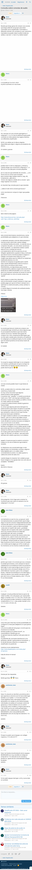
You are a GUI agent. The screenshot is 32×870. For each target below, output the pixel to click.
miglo (5, 829)
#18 (30, 732)
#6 (30, 232)
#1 (30, 23)
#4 (30, 163)
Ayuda (14, 865)
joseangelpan (7, 823)
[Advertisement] (16, 51)
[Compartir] (28, 23)
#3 (30, 130)
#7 (30, 325)
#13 (30, 559)
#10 (30, 480)
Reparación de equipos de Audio (16, 814)
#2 (30, 79)
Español (4, 861)
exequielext (7, 847)
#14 (30, 591)
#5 (30, 211)
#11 (30, 496)
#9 (30, 381)
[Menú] (2, 2)
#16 (30, 671)
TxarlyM (6, 814)
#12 (30, 516)
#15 (30, 620)
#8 (30, 359)
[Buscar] (30, 2)
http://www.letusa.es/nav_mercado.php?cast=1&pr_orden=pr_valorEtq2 (13, 218)
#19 (30, 750)
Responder (28, 69)
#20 (30, 775)
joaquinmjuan (7, 838)
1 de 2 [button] (10, 13)
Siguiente (16, 13)
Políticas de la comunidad (15, 864)
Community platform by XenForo (14, 868)
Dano (3, 10)
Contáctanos (4, 864)
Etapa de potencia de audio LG (14, 828)
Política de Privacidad (6, 865)
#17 (30, 691)
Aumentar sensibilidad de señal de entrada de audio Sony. (16, 845)
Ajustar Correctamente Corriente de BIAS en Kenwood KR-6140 (16, 836)
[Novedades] (26, 2)
